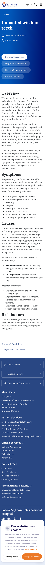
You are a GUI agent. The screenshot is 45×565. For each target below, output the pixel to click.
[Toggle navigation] (41, 4)
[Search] (35, 4)
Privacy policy (12, 557)
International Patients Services (16, 490)
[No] (41, 520)
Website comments (10, 475)
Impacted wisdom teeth (15, 349)
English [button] (27, 4)
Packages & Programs (11, 425)
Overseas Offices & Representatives (18, 400)
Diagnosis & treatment (15, 63)
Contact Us (7, 468)
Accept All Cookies (32, 557)
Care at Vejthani (12, 76)
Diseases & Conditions (12, 344)
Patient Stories (8, 407)
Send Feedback (9, 472)
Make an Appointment (15, 35)
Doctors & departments (16, 70)
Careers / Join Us (10, 479)
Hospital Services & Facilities (15, 429)
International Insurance (13, 493)
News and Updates (10, 411)
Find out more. (31, 549)
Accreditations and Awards (14, 404)
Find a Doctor (8, 450)
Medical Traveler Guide (13, 432)
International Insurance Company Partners (21, 436)
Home (7, 14)
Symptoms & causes (14, 57)
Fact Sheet (6, 396)
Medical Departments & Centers (17, 422)
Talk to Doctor (11, 40)
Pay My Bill (7, 457)
